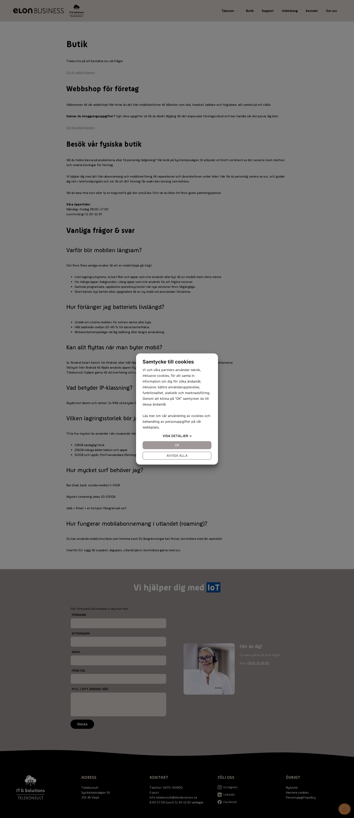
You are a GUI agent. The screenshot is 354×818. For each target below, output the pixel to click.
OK (177, 445)
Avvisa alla (177, 455)
